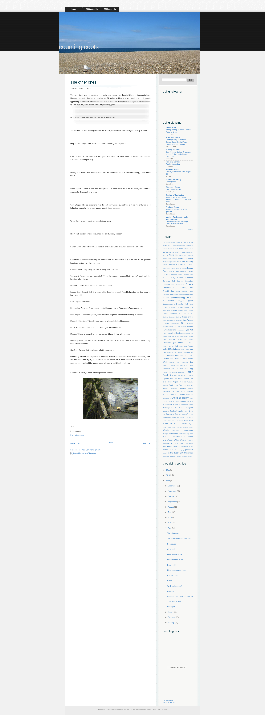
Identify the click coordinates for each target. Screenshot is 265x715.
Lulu (185, 346)
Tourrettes (180, 420)
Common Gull (169, 281)
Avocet (175, 245)
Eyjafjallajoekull (182, 304)
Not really (189, 365)
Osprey (165, 372)
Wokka (168, 443)
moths (170, 453)
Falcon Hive (162, 709)
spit (175, 456)
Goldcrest (172, 317)
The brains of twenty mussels (179, 538)
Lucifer (181, 346)
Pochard (186, 379)
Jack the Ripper (173, 336)
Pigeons (166, 379)
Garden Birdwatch (170, 314)
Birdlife (171, 255)
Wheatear (176, 437)
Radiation (190, 382)
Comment (189, 278)
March (170, 612)
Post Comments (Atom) (91, 450)
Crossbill (166, 291)
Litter (165, 343)
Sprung (175, 404)
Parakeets (173, 372)
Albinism (183, 242)
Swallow (173, 411)
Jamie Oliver (184, 336)
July (170, 512)
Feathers (166, 307)
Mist (192, 352)
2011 (168, 470)
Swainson (166, 411)
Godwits (165, 317)
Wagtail (185, 427)
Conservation (180, 285)
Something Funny (169, 702)
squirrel (179, 456)
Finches (180, 307)
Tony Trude (171, 420)
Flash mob (166, 310)
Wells (164, 437)
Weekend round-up (173, 164)
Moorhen (170, 356)
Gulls (183, 323)
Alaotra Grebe (175, 242)
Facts (191, 304)
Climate (180, 278)
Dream (170, 301)
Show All (190, 229)
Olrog (181, 368)
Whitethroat (184, 437)
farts (176, 450)
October (171, 496)
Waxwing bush (188, 433)
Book (184, 261)
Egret (184, 301)
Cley (173, 278)
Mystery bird (168, 359)
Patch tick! (171, 565)
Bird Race (175, 252)
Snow (165, 401)
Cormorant (167, 288)
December (172, 486)
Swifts (191, 411)
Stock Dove (175, 408)
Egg (180, 301)
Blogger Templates (136, 709)
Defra (189, 294)
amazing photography (171, 446)
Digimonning (175, 298)
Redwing (165, 388)
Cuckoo (178, 291)
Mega (169, 352)
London (180, 343)
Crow (172, 291)
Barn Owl (171, 249)
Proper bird (177, 382)
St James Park (183, 404)
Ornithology (188, 368)
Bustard (184, 268)
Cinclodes (166, 278)
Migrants (186, 352)
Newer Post (75, 443)
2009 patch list (92, 9)
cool (192, 446)
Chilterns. (174, 274)
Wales (191, 427)
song (172, 456)
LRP (185, 339)
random (190, 453)
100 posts (166, 242)
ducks (165, 450)
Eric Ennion (172, 304)
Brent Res (178, 264)
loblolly (165, 453)
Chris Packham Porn (185, 274)
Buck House (171, 268)
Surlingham (189, 408)
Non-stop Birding (173, 162)
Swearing (184, 411)
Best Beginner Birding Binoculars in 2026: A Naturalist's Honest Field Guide (178, 154)
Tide (190, 417)
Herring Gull (172, 326)
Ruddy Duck (185, 395)
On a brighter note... (175, 554)
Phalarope (190, 375)
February (172, 617)
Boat (179, 261)
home (73, 9)
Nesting (166, 365)
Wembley (169, 437)
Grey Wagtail (188, 320)
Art (192, 242)
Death (184, 294)
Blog (164, 262)
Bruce (165, 268)
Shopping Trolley (180, 398)
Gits (192, 314)
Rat (177, 385)
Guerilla (177, 323)
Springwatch (167, 404)
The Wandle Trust (182, 417)
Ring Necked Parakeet (184, 391)
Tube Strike (188, 420)
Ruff (192, 395)
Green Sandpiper (176, 320)
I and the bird (167, 333)
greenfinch (189, 450)
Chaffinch (190, 271)
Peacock (177, 375)
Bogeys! (170, 591)
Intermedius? (186, 333)
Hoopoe (190, 326)
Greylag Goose (169, 323)
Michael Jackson (177, 352)
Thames (190, 414)
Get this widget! (168, 700)
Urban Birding (177, 427)
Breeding (189, 261)
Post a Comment (77, 435)
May (170, 523)
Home (110, 443)
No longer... (171, 607)
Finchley (186, 307)
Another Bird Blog (173, 179)
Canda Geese (174, 271)
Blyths (174, 261)
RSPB (184, 382)
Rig (173, 391)
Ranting (172, 385)
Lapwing (190, 339)
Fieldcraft (173, 307)
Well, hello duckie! (174, 586)
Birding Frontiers (173, 150)
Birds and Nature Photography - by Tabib (176, 139)
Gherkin (186, 314)
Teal (176, 414)
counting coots (79, 46)
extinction (172, 450)
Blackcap (189, 258)
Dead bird (178, 294)
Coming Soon (171, 182)
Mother (187, 356)
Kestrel (191, 336)
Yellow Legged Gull (186, 443)
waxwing (184, 456)
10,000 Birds (171, 127)
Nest (191, 362)
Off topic (175, 368)
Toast (164, 420)
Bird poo (181, 252)
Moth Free (179, 356)
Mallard (166, 349)
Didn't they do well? (175, 560)
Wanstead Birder (173, 187)
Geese (181, 314)
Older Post (146, 443)
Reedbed (174, 388)
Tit (192, 417)
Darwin (172, 294)
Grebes (190, 317)
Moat (164, 356)
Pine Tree (173, 379)
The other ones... (85, 82)
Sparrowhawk (180, 401)
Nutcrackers (166, 368)
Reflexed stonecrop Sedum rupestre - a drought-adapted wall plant (178, 199)
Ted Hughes (183, 414)
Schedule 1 (167, 398)
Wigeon (170, 440)
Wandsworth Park (176, 433)
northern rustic (172, 170)
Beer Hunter (189, 249)
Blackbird (181, 258)
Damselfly (166, 294)
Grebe (184, 317)
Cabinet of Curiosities (175, 195)
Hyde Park (189, 330)
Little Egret (171, 343)
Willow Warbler (180, 440)
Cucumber (184, 291)
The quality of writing (173, 189)
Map (178, 349)
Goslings (178, 317)
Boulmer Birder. (172, 207)
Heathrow (190, 323)
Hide (178, 326)
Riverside (166, 395)
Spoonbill (190, 401)
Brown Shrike (188, 265)
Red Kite (182, 385)
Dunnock (176, 301)
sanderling (166, 456)
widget (189, 456)
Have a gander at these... (177, 570)
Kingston (179, 339)
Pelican (183, 375)
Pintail (180, 379)
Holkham (183, 326)
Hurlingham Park (169, 330)
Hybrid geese (180, 330)
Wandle (166, 430)
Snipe (191, 398)
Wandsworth (176, 430)
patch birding (180, 453)
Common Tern (168, 285)
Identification (177, 333)
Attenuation (167, 245)
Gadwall (190, 310)
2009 (168, 481)
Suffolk (181, 408)
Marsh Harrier (185, 349)
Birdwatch (179, 255)
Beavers (182, 249)
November (172, 491)
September (172, 502)
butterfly (187, 446)
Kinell (164, 339)
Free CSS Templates (106, 709)
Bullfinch (178, 268)
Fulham (174, 310)
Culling (191, 291)
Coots (189, 284)
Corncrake (176, 288)
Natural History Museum (178, 362)
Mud (191, 356)
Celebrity (183, 271)
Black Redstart (172, 258)
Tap (164, 414)
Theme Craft (151, 709)
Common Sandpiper (185, 281)
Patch (189, 371)
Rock (177, 395)
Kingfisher (171, 339)
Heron (165, 327)
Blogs (169, 261)
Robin (172, 395)
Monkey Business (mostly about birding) (177, 218)
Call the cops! (172, 575)
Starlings (166, 408)
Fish (191, 307)
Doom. (165, 301)
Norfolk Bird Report (178, 365)
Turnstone (177, 424)
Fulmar (180, 310)
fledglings (182, 450)
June (170, 517)
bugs (182, 446)
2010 (168, 475)
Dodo (191, 297)
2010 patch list (110, 9)
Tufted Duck (168, 424)
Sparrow (171, 401)
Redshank (190, 385)
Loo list (175, 346)
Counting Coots (187, 288)
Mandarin (173, 349)
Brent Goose (168, 265)
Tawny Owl (170, 414)
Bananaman (181, 245)
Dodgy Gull (184, 298)
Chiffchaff (166, 274)
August (171, 507)
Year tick (174, 443)
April (170, 528)
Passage (181, 372)
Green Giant (167, 320)
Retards (183, 388)
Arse (188, 242)
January (171, 622)
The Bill (173, 417)
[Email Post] (72, 426)
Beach (176, 249)
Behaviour (167, 252)
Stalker (191, 404)
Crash (169, 581)
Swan (178, 411)
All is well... (172, 549)
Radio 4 (165, 385)
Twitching (185, 424)
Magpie (190, 346)
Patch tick (168, 375)
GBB (185, 310)
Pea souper (171, 544)
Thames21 (167, 417)
